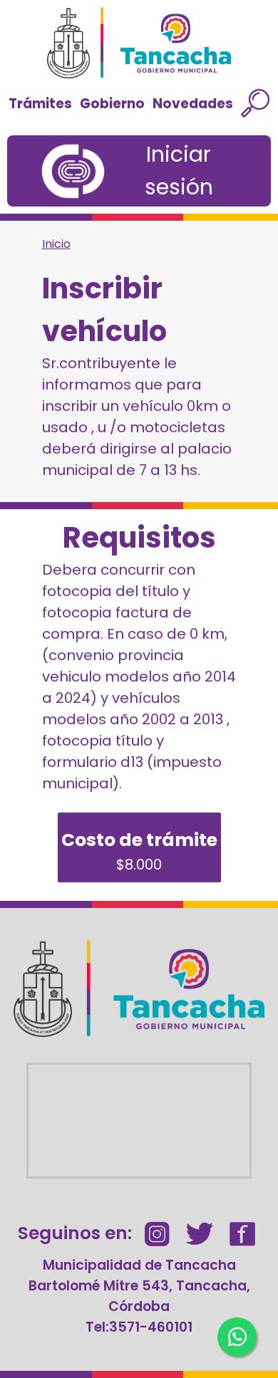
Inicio (56, 244)
